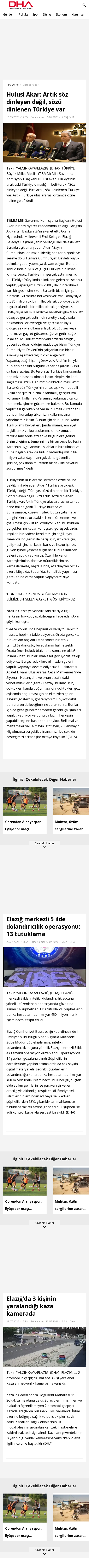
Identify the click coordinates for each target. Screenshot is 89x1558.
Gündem (8, 14)
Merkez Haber (30, 84)
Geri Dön (13, 25)
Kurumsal (78, 14)
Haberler (13, 84)
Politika (23, 14)
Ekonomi (61, 14)
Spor (35, 14)
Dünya (47, 14)
